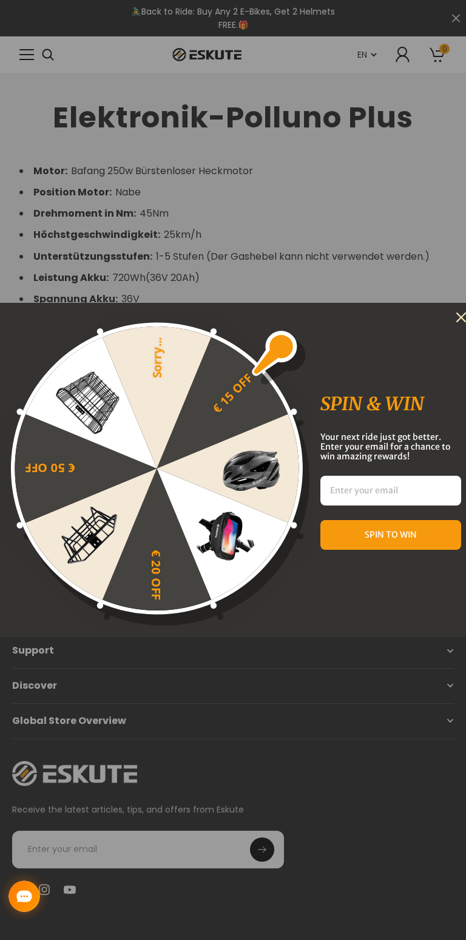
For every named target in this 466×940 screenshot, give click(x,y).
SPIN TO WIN (391, 534)
